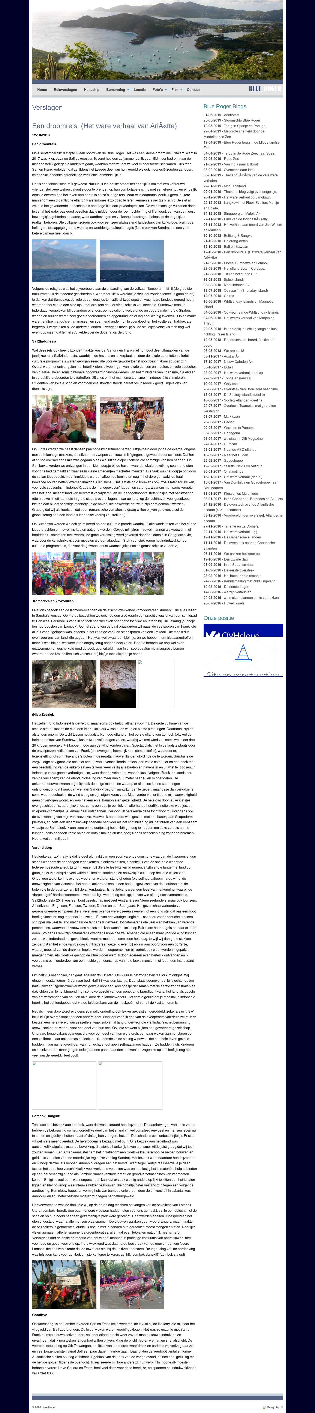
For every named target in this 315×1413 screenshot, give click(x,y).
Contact (193, 89)
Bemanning (115, 89)
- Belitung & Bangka (228, 235)
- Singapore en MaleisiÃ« (232, 213)
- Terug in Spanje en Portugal (235, 125)
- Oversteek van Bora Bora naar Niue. (241, 388)
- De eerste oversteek (229, 570)
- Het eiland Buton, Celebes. (234, 268)
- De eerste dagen (226, 586)
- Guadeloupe (223, 460)
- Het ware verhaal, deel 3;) (233, 372)
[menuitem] (42, 90)
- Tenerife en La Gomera (231, 526)
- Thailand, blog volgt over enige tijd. (240, 191)
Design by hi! (274, 1407)
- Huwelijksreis (224, 603)
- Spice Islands (224, 279)
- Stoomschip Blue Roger (232, 120)
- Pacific (219, 421)
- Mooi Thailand (225, 185)
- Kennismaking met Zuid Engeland (240, 581)
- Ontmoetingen (224, 471)
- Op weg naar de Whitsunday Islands (241, 312)
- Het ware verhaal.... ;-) (230, 531)
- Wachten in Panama (229, 427)
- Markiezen (222, 416)
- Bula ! (218, 367)
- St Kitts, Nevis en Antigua (233, 465)
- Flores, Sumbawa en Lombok (236, 262)
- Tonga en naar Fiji (228, 378)
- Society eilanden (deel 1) (233, 400)
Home (42, 89)
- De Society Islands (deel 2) (234, 394)
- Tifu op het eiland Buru (231, 273)
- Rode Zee (221, 158)
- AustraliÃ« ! (223, 356)
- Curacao (220, 443)
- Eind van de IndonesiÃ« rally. (236, 218)
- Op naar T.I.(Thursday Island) (236, 290)
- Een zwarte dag (226, 559)
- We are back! (224, 350)
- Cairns (219, 295)
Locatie (140, 89)
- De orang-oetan (226, 240)
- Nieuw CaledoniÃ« (228, 361)
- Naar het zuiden (226, 454)
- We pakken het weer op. (232, 553)
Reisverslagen (65, 89)
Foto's (158, 89)
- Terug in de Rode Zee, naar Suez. (239, 153)
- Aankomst (221, 114)
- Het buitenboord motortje (232, 575)
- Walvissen (222, 383)
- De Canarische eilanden (232, 537)
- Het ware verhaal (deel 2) (233, 476)
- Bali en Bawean (226, 246)
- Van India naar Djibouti (231, 164)
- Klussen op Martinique (231, 493)
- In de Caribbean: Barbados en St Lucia (243, 498)
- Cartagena (222, 432)
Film (174, 89)
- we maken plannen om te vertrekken (241, 597)
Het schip (91, 89)
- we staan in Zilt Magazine (233, 438)
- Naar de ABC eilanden (231, 449)
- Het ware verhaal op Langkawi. (237, 197)
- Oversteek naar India (229, 169)
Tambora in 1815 (160, 288)
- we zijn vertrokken (227, 591)
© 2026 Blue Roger (44, 1407)
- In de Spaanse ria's (228, 564)
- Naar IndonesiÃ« (227, 284)
